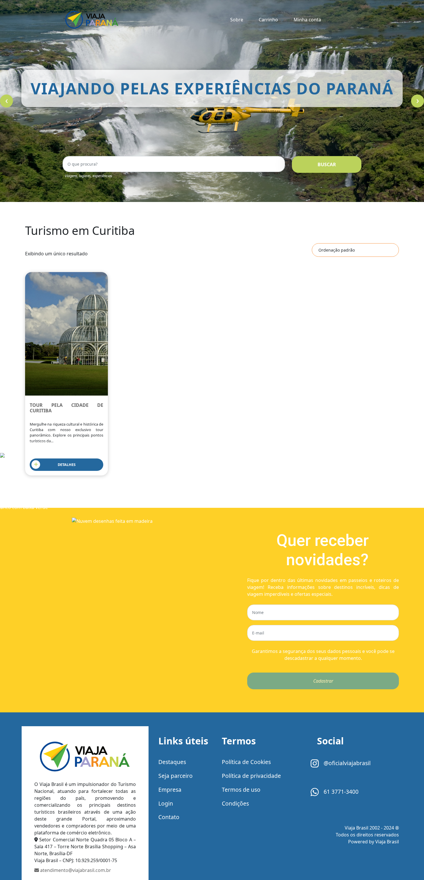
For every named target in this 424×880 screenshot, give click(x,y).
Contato (168, 817)
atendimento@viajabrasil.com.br (75, 870)
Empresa (169, 789)
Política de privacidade (251, 776)
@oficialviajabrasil (346, 763)
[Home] (85, 757)
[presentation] (6, 101)
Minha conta (307, 19)
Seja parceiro (175, 776)
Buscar (327, 164)
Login (165, 803)
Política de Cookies (246, 762)
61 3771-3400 (340, 791)
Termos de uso (241, 789)
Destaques (172, 762)
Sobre (236, 19)
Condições (235, 803)
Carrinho (268, 19)
